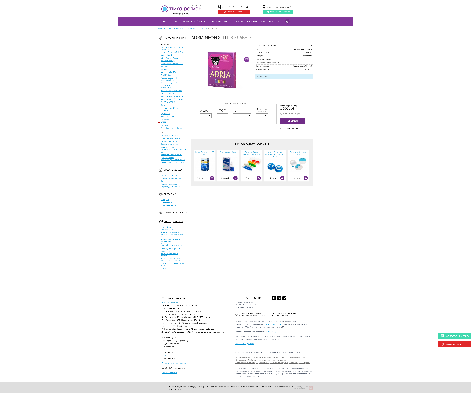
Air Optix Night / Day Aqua (172, 99)
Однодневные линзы (170, 136)
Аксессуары (170, 194)
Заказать (293, 121)
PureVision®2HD (168, 102)
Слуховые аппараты (175, 213)
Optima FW (165, 114)
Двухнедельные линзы (171, 138)
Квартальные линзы (169, 144)
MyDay (164, 70)
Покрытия (165, 268)
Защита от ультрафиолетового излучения (169, 254)
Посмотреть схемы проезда (174, 363)
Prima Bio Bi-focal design (171, 128)
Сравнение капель (169, 184)
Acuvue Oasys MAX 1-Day (172, 52)
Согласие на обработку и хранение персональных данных (261, 360)
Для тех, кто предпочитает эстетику (173, 265)
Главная (161, 29)
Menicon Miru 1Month (170, 108)
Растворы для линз (169, 175)
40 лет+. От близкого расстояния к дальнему (171, 260)
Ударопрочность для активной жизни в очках (171, 245)
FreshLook (165, 120)
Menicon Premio (168, 94)
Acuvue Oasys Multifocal (171, 91)
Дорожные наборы (169, 206)
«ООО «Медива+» (274, 324)
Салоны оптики (256, 21)
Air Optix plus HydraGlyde (172, 97)
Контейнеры (166, 203)
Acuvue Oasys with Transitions (169, 84)
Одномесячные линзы (170, 141)
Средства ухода (173, 170)
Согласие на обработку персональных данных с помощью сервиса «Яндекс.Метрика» (273, 363)
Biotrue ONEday (167, 61)
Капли (163, 181)
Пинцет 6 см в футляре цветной (251, 153)
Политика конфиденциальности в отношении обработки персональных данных (270, 357)
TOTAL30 (164, 111)
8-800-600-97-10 (235, 7)
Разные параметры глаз (235, 104)
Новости (274, 21)
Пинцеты (165, 200)
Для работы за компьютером (167, 228)
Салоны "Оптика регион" (279, 7)
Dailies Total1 (166, 55)
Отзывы (239, 21)
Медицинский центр (194, 21)
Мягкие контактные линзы (172, 163)
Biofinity (164, 105)
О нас (164, 21)
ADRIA (204, 29)
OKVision (164, 125)
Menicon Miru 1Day (169, 72)
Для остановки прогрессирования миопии (173, 159)
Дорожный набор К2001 (298, 153)
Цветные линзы (192, 29)
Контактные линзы (219, 21)
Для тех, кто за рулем (170, 249)
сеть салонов (195, 5)
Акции (174, 21)
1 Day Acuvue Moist (169, 58)
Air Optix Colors (167, 117)
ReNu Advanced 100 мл (204, 153)
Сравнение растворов (171, 178)
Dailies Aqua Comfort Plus (172, 64)
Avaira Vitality (166, 88)
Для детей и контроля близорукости (170, 240)
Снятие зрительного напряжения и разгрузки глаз (172, 234)
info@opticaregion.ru (176, 368)
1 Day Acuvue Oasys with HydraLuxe (172, 48)
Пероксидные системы (171, 187)
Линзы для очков (173, 221)
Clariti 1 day (166, 75)
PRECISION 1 (166, 67)
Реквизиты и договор (245, 344)
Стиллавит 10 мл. (228, 152)
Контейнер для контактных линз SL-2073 (275, 154)
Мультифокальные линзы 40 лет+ (173, 151)
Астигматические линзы (171, 155)
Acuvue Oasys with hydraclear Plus (169, 79)
